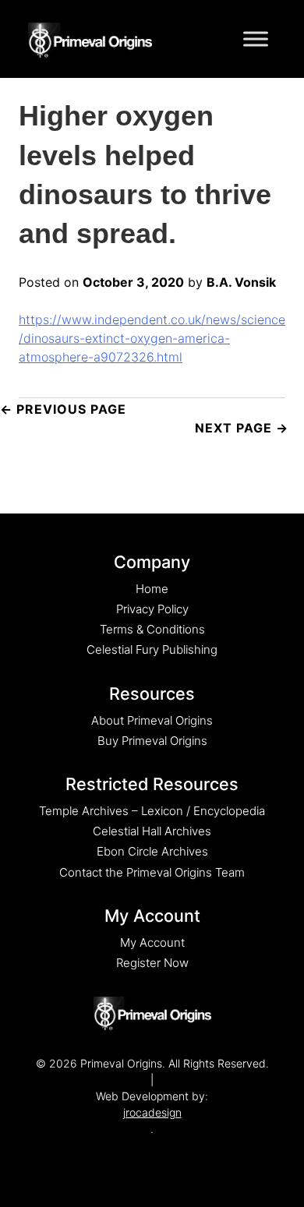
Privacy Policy (152, 609)
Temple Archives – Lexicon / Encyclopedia (152, 810)
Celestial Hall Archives (152, 831)
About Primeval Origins (152, 720)
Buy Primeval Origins (152, 740)
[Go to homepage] (90, 37)
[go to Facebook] (136, 1153)
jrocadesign (152, 1112)
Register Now (152, 962)
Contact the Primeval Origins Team (152, 872)
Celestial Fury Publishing (152, 649)
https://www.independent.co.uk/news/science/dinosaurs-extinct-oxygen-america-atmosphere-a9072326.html (152, 338)
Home (152, 588)
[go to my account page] (152, 1014)
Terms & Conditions (152, 629)
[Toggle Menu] (255, 38)
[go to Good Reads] (168, 1153)
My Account (152, 942)
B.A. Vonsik (241, 282)
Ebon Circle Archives (152, 851)
